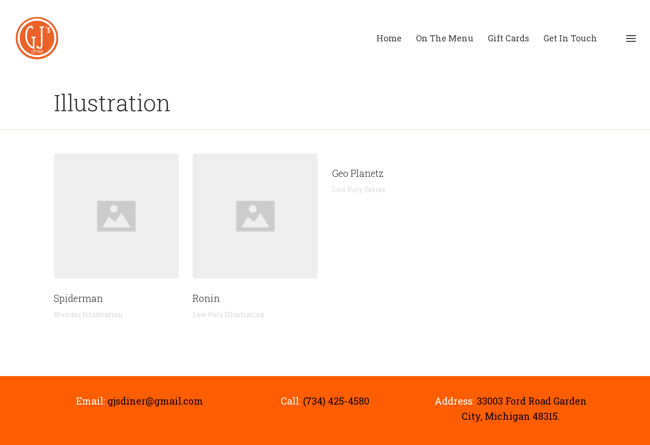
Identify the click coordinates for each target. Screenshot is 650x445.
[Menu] (631, 38)
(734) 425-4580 (336, 401)
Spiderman (116, 216)
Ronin (255, 216)
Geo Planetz (358, 173)
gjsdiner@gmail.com (155, 401)
